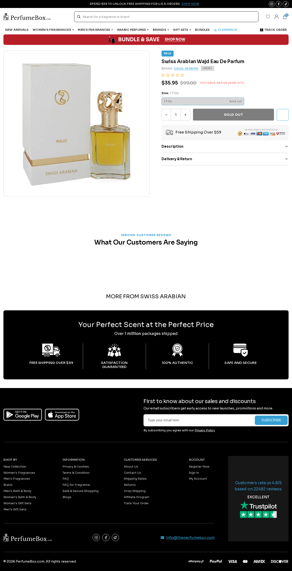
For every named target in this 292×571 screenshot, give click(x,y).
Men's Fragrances (16, 479)
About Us (131, 466)
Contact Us (132, 473)
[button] (173, 75)
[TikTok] (115, 537)
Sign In (194, 473)
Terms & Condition (76, 473)
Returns (130, 485)
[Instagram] (96, 537)
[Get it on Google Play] (22, 415)
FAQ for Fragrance (76, 485)
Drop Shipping (135, 491)
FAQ (66, 479)
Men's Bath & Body (17, 491)
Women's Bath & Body (19, 497)
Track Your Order (136, 503)
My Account (198, 479)
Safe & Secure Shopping (81, 491)
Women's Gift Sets (17, 503)
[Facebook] (106, 537)
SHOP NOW (175, 39)
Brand (7, 485)
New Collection (14, 466)
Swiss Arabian (186, 68)
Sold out (233, 115)
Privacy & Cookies (76, 466)
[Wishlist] (267, 16)
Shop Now (190, 4)
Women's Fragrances (19, 473)
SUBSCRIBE (271, 420)
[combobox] (166, 16)
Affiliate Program (136, 497)
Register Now (199, 466)
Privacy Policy (205, 430)
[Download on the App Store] (62, 415)
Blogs (67, 497)
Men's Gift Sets (14, 509)
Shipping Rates (135, 479)
